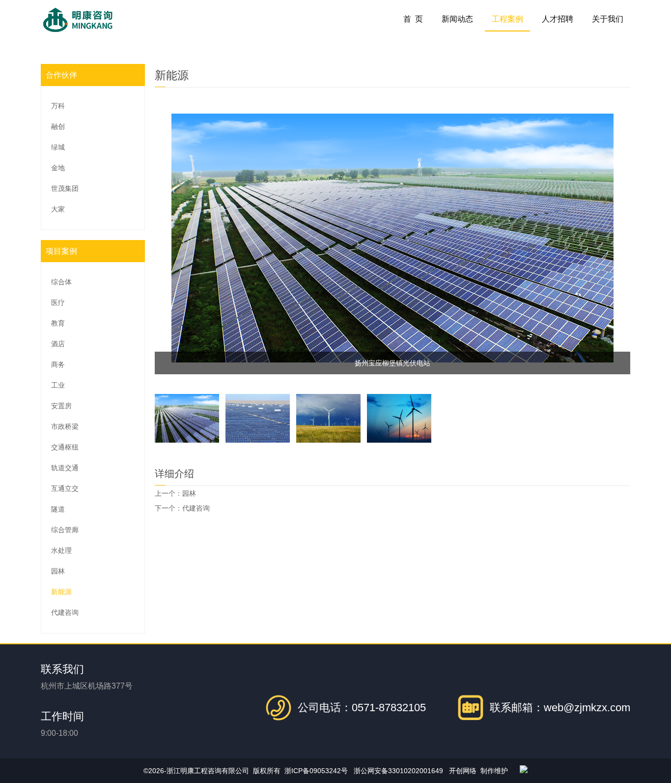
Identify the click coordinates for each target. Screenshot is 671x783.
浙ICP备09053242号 (316, 771)
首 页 (413, 19)
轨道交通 (65, 468)
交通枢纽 (65, 447)
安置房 (61, 406)
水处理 (61, 550)
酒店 (58, 344)
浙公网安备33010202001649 (398, 771)
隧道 (58, 509)
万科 (58, 106)
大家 (58, 209)
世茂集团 (65, 188)
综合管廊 (65, 530)
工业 (58, 385)
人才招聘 (557, 19)
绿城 (58, 147)
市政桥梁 (65, 426)
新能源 (61, 592)
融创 (58, 126)
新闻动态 (457, 19)
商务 (58, 364)
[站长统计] (524, 771)
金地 (58, 168)
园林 (58, 571)
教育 (58, 323)
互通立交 (65, 488)
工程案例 (507, 19)
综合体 (61, 282)
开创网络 (462, 771)
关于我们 (607, 19)
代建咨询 (65, 612)
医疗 (58, 302)
